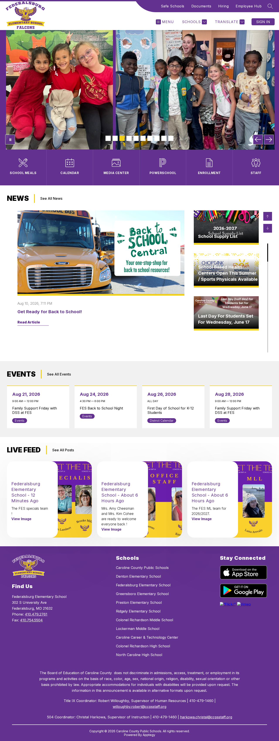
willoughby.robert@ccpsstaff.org (139, 706)
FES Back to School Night (102, 408)
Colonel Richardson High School (143, 646)
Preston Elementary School (139, 602)
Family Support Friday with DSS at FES (34, 410)
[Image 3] (122, 138)
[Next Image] (269, 139)
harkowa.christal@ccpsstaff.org (206, 717)
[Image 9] (164, 138)
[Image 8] (157, 138)
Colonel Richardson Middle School (144, 620)
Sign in (263, 22)
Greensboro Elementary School (142, 594)
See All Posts (63, 450)
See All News (51, 198)
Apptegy (149, 735)
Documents (201, 6)
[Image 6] (143, 138)
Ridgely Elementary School (138, 611)
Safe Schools (172, 6)
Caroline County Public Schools (142, 567)
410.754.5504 (31, 620)
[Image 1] (108, 138)
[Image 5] (136, 138)
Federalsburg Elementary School (143, 585)
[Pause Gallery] (10, 139)
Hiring (223, 6)
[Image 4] (129, 138)
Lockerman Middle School (137, 628)
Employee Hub (249, 6)
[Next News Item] (267, 228)
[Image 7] (150, 138)
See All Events (59, 374)
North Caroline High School (139, 655)
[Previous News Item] (267, 216)
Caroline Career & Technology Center (147, 637)
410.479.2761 (36, 614)
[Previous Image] (258, 139)
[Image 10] (171, 138)
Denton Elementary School (138, 576)
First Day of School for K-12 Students (170, 410)
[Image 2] (115, 138)
